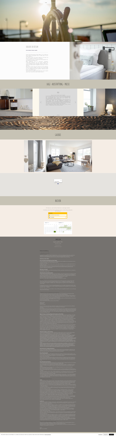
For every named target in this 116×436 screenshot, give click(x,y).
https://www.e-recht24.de (43, 428)
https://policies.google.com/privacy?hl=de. (48, 425)
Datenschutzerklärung (48, 434)
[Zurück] (5, 20)
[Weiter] (110, 20)
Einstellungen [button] (100, 434)
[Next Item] (90, 156)
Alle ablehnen (106, 434)
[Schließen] (114, 434)
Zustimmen (111, 434)
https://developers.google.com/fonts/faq (60, 424)
